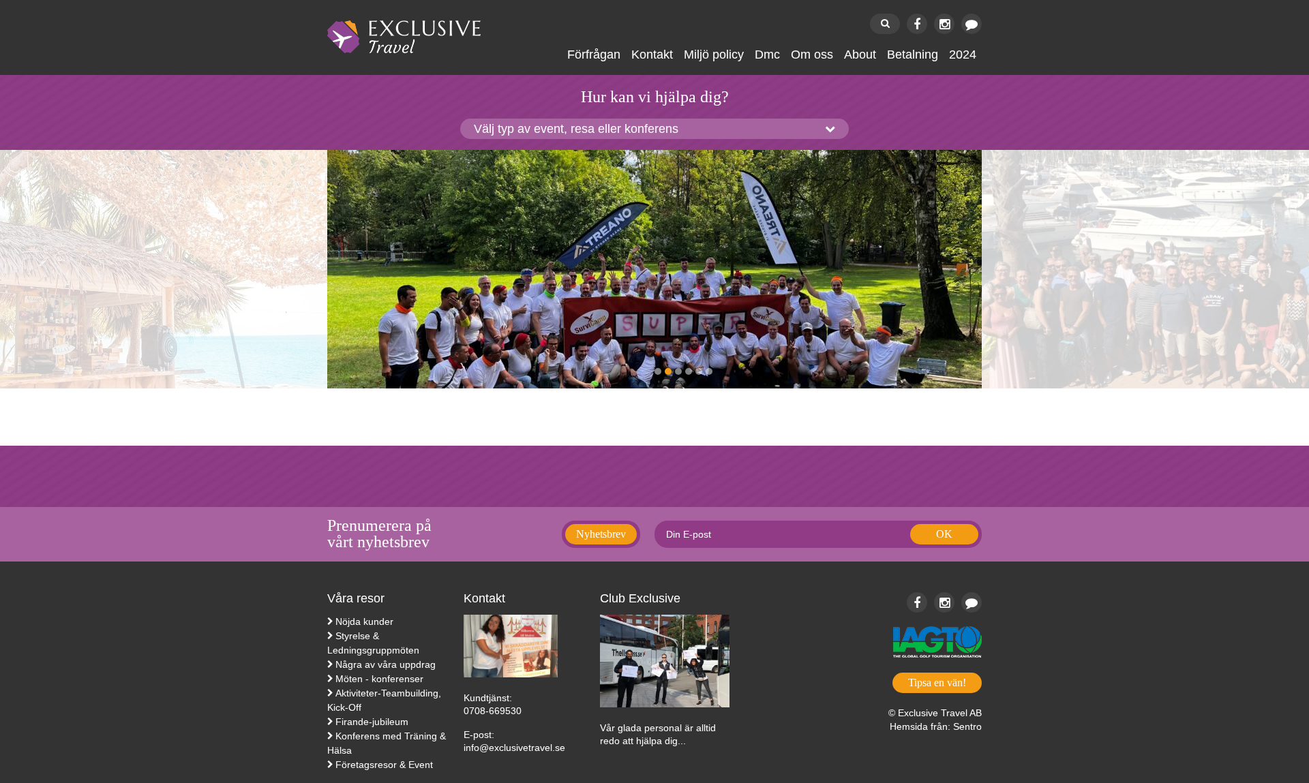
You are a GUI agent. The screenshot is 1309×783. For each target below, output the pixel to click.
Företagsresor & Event (384, 764)
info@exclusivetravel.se (514, 747)
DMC (767, 54)
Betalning (912, 54)
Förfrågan (593, 54)
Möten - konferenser (379, 678)
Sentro (967, 726)
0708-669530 (493, 710)
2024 (962, 54)
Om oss (812, 54)
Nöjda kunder (364, 621)
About (860, 54)
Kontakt (652, 54)
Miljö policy (714, 54)
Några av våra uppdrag (385, 664)
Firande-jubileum (371, 721)
